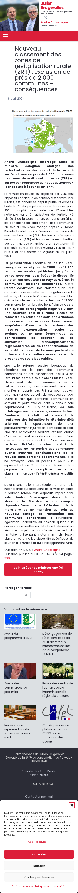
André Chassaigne (47, 550)
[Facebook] (42, 18)
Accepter (39, 854)
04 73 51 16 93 (43, 784)
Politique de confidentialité (49, 886)
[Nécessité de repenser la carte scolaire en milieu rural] (20, 722)
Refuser (39, 866)
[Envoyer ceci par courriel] (8, 595)
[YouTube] (49, 18)
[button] (72, 805)
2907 (8, 558)
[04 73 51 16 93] (29, 784)
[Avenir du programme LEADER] (20, 627)
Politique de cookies (22, 886)
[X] (45, 18)
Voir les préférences (39, 877)
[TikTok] (56, 18)
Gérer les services (38, 841)
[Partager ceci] (17, 595)
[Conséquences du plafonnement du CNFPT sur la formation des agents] (58, 724)
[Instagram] (52, 18)
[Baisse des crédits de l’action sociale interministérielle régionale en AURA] (58, 680)
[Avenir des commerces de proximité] (20, 678)
